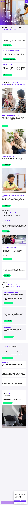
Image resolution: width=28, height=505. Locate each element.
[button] (26, 1)
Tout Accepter (20, 501)
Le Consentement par (20, 503)
